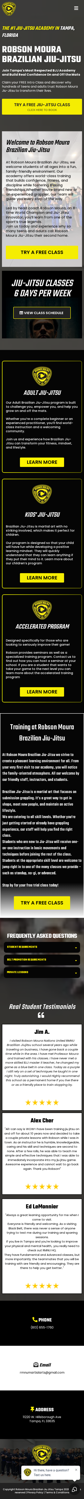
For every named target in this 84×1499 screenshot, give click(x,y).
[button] (76, 8)
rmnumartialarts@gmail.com (42, 1372)
